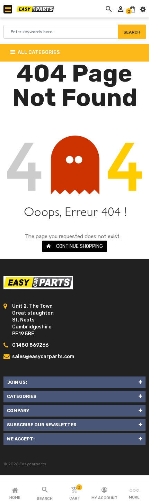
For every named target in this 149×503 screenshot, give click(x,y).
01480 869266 (30, 345)
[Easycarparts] (38, 282)
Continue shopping (79, 246)
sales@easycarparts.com (43, 357)
